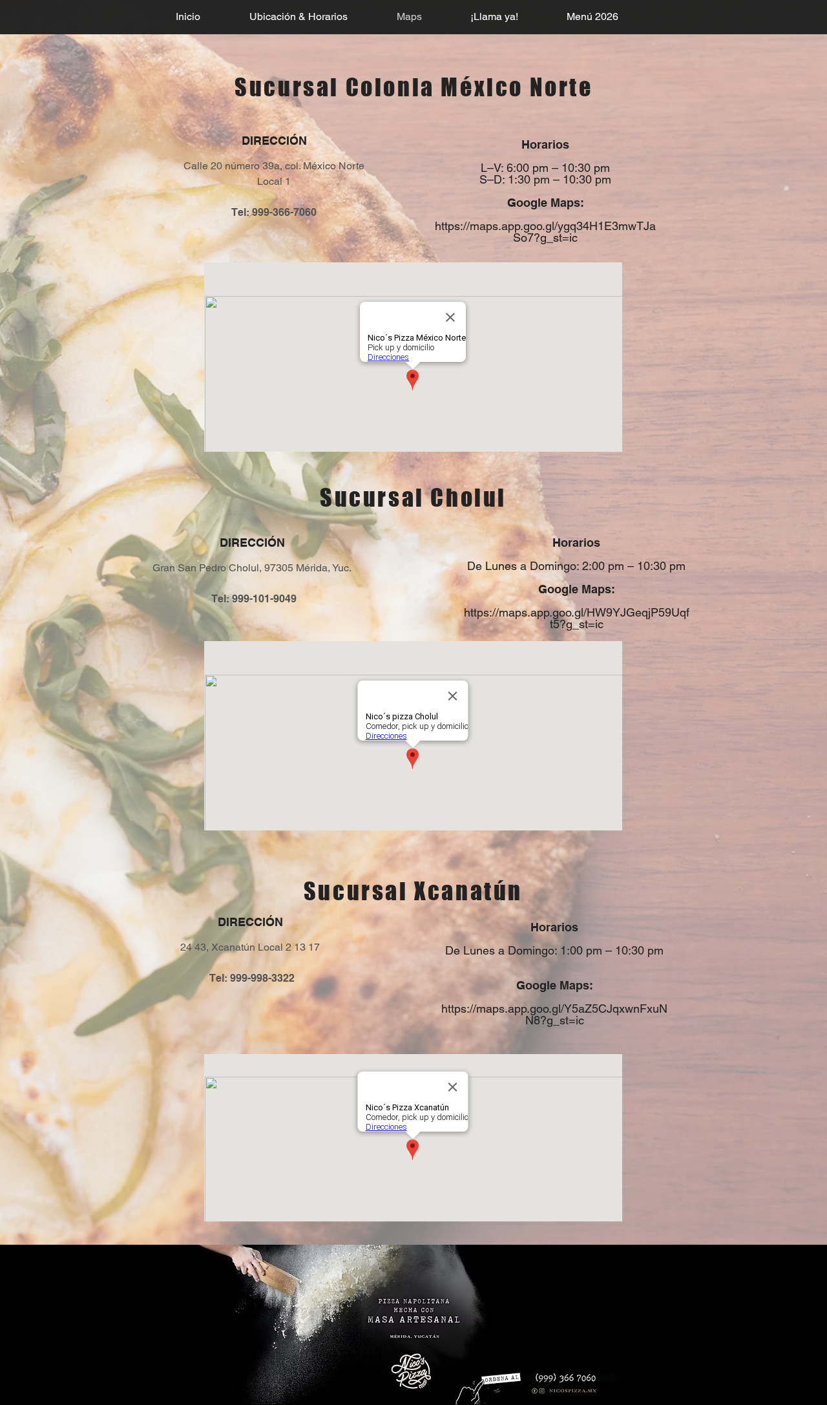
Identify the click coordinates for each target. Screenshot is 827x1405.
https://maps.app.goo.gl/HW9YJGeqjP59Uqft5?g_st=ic (576, 618)
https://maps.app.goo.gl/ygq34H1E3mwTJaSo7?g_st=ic (545, 231)
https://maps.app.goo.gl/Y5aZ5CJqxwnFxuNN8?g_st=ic (554, 1014)
